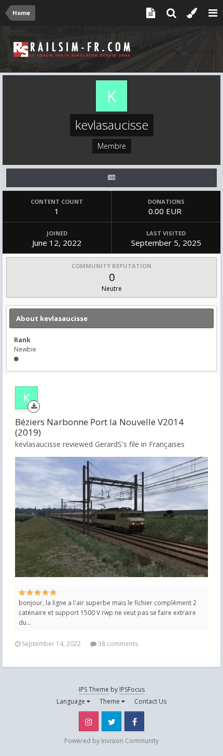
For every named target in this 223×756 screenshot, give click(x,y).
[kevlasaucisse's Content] (111, 178)
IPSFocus (132, 689)
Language (72, 701)
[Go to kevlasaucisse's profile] (26, 397)
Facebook (134, 721)
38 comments (117, 643)
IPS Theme (94, 689)
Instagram (89, 721)
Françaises (167, 444)
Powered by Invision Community (111, 740)
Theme (110, 701)
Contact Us (150, 701)
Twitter (111, 721)
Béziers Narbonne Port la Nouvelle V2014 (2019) (99, 427)
